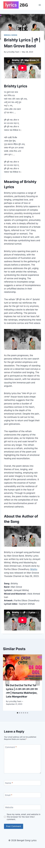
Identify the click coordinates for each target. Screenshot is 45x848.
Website (9, 807)
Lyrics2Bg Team (12, 52)
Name (9, 783)
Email (8, 795)
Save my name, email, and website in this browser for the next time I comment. (23, 817)
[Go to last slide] (7, 682)
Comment (11, 747)
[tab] (17, 712)
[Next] (38, 682)
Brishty (33, 569)
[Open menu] (39, 5)
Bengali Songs (10, 35)
